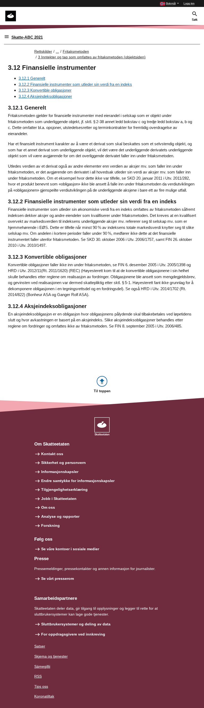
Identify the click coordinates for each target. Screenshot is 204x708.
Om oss (48, 507)
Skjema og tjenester (51, 656)
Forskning (50, 525)
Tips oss (41, 686)
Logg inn (189, 3)
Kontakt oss (52, 454)
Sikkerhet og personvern (63, 462)
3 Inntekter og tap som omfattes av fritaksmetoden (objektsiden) (92, 57)
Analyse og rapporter (60, 516)
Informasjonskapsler (59, 472)
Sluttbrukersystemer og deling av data (75, 624)
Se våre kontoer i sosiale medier (70, 549)
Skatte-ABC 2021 (27, 37)
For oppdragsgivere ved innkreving (73, 634)
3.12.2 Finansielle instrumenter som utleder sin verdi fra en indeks (75, 84)
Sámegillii (42, 666)
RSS (38, 676)
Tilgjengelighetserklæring (64, 489)
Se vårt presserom (57, 578)
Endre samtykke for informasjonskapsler (77, 481)
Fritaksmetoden (76, 51)
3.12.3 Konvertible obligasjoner (45, 90)
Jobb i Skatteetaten (58, 498)
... (57, 51)
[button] (169, 3)
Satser (39, 646)
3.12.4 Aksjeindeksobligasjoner (45, 96)
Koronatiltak (44, 696)
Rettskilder (43, 51)
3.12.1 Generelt (32, 78)
